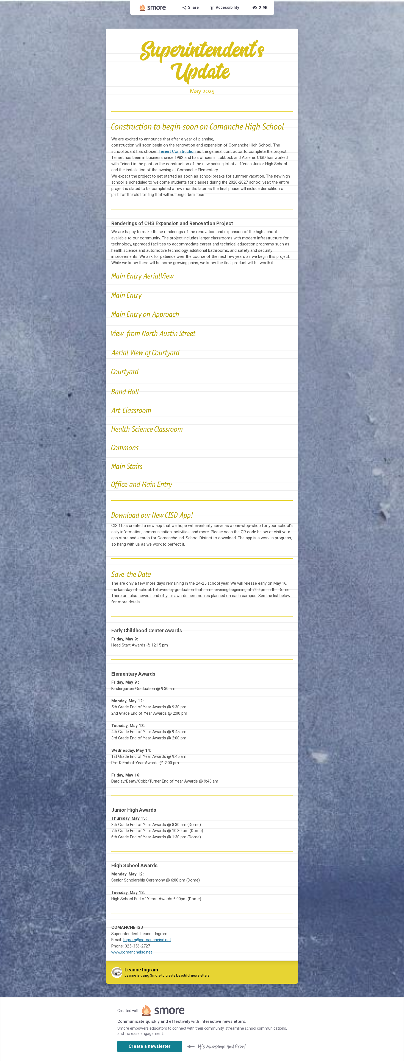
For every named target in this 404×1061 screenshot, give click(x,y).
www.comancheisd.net (131, 952)
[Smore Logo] (153, 7)
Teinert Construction (178, 151)
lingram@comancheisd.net (147, 939)
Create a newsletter (150, 1046)
